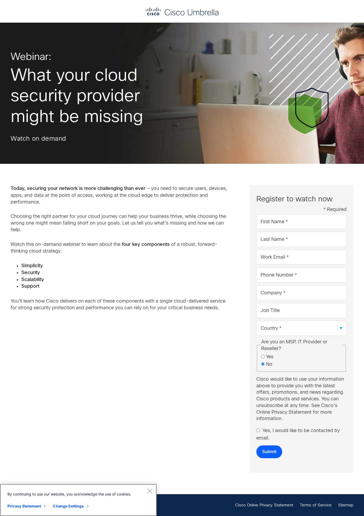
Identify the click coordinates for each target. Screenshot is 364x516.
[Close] (149, 491)
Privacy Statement (24, 506)
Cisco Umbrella (182, 11)
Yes (269, 356)
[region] (78, 500)
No (269, 364)
